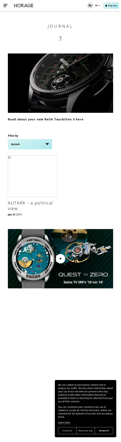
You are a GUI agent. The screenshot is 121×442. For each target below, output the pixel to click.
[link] (5, 5)
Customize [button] (67, 430)
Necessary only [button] (86, 430)
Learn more (64, 422)
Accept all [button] (104, 430)
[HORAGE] (23, 5)
